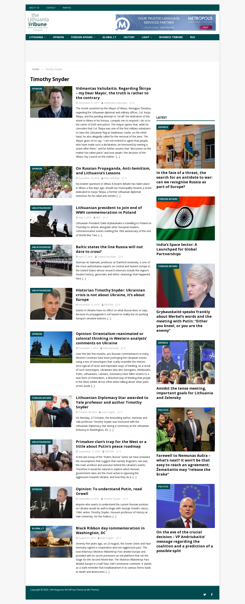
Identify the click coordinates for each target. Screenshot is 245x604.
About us (34, 7)
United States (88, 270)
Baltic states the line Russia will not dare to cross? (109, 249)
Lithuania (36, 37)
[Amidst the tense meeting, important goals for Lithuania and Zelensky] (185, 362)
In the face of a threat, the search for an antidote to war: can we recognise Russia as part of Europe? (184, 179)
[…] (118, 156)
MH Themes (93, 589)
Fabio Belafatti (112, 178)
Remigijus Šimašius (140, 108)
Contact (51, 7)
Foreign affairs (82, 37)
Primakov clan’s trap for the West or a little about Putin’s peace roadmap (111, 444)
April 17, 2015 (86, 256)
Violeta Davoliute (107, 256)
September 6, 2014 (89, 498)
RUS (192, 37)
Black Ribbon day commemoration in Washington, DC (110, 530)
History (129, 37)
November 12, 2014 (89, 304)
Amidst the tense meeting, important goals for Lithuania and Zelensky (184, 393)
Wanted (67, 7)
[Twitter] (205, 594)
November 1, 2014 (88, 348)
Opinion (58, 37)
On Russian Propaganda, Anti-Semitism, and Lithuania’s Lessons (113, 170)
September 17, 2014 (89, 451)
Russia (128, 310)
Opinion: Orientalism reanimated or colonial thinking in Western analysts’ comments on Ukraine (111, 338)
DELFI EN (108, 304)
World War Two (88, 235)
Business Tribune (171, 37)
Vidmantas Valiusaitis (115, 102)
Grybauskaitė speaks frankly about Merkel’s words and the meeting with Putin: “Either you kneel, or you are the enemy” (184, 321)
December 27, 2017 (89, 102)
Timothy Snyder (102, 421)
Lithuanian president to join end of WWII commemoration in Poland (109, 210)
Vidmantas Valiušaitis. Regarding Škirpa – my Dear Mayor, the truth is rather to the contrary (113, 93)
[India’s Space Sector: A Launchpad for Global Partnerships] (185, 218)
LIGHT (145, 37)
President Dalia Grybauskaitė (105, 223)
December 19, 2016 (89, 178)
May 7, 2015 (85, 217)
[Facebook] (212, 594)
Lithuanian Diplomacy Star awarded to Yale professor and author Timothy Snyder (112, 402)
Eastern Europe (138, 266)
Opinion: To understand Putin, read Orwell (109, 491)
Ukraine (91, 310)
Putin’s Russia (112, 457)
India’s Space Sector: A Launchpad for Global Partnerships (176, 249)
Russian (133, 504)
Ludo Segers (108, 412)
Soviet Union (132, 543)
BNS (98, 217)
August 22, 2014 (87, 537)
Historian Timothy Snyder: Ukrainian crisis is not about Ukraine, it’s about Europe (110, 295)
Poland (144, 223)
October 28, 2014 (88, 412)
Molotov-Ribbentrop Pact (134, 559)
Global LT (109, 37)
